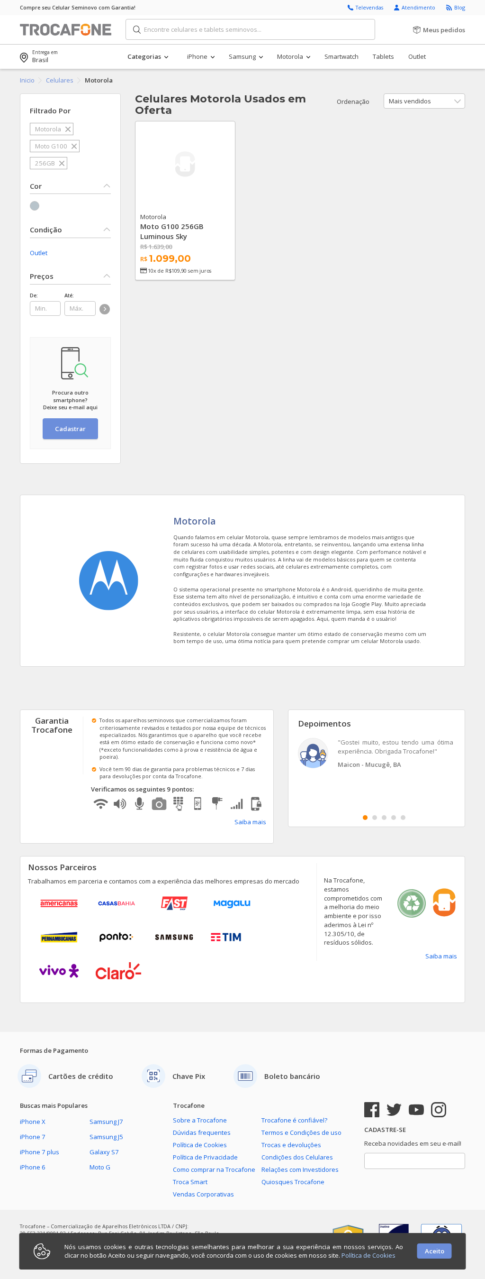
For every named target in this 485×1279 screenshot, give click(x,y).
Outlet (38, 252)
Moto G (100, 1167)
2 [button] (374, 817)
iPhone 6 (32, 1167)
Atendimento (419, 7)
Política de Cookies (200, 1145)
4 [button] (393, 817)
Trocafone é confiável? (294, 1120)
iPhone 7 (32, 1136)
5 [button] (403, 817)
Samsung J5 (106, 1136)
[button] (156, 57)
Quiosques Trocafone (292, 1182)
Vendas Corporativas (203, 1194)
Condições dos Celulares (297, 1157)
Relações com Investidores (300, 1169)
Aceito (434, 1251)
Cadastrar (70, 428)
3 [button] (384, 817)
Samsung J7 (106, 1121)
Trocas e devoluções (291, 1145)
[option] (376, 754)
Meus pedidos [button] (443, 30)
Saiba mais (250, 822)
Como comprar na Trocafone (214, 1169)
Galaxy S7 (104, 1152)
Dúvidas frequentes (202, 1132)
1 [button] (365, 817)
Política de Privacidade (205, 1157)
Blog (459, 7)
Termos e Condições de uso (301, 1132)
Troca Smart (190, 1182)
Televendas (370, 7)
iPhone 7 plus (39, 1152)
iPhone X (32, 1121)
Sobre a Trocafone (200, 1120)
